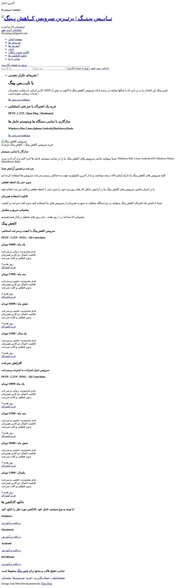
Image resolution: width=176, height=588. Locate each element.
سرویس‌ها (18, 577)
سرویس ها (14, 42)
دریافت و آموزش (11, 523)
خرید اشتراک (8, 267)
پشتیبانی (6, 577)
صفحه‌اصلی (58, 577)
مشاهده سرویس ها (19, 99)
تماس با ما (14, 58)
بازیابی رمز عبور (99, 68)
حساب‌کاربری (42, 577)
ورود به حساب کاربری (14, 64)
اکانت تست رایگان (18, 52)
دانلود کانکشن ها (17, 55)
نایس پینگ (22, 570)
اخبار (11, 49)
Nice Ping (46, 583)
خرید (29, 577)
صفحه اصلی (15, 39)
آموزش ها (14, 45)
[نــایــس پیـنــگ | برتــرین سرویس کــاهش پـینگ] (56, 18)
